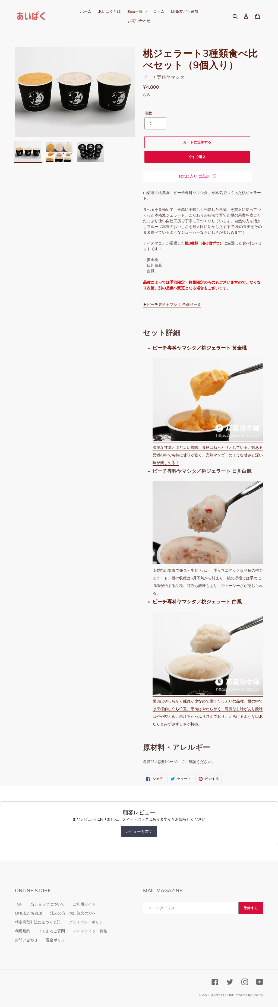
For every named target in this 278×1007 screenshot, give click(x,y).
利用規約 (22, 931)
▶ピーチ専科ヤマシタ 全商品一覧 (172, 304)
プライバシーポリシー (88, 922)
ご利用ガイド (84, 904)
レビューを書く (139, 831)
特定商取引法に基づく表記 (38, 922)
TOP (18, 904)
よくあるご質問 (51, 931)
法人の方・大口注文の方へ (73, 913)
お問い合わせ (26, 940)
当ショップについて (47, 904)
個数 (148, 113)
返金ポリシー (57, 940)
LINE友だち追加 (28, 913)
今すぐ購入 (197, 157)
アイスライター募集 (90, 931)
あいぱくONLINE (222, 995)
